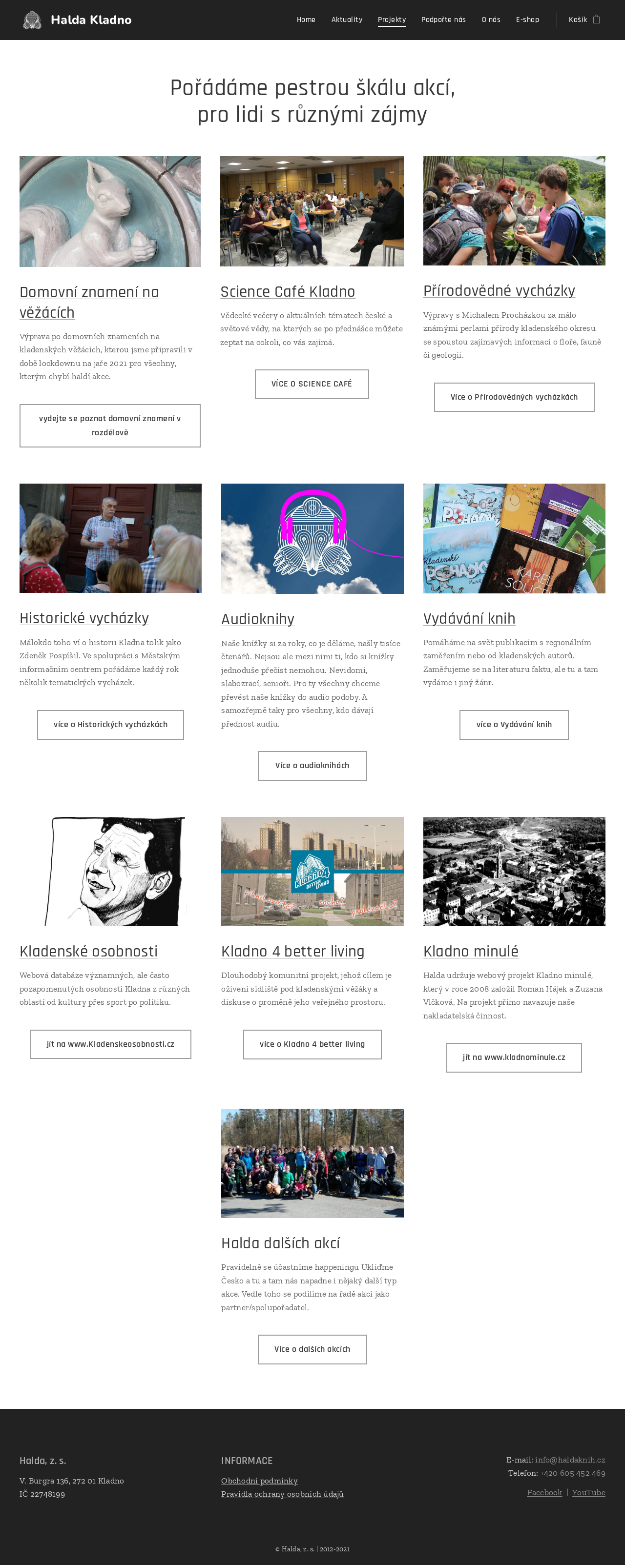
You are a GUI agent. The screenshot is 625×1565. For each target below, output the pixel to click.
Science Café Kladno (287, 292)
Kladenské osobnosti (89, 951)
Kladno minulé (471, 951)
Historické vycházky (84, 618)
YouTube (588, 1492)
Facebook (544, 1492)
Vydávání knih (469, 619)
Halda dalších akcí (280, 1243)
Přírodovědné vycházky (499, 291)
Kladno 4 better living (293, 951)
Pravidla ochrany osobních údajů (282, 1494)
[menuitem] (309, 20)
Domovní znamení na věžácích (89, 302)
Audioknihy (257, 619)
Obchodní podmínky (259, 1480)
